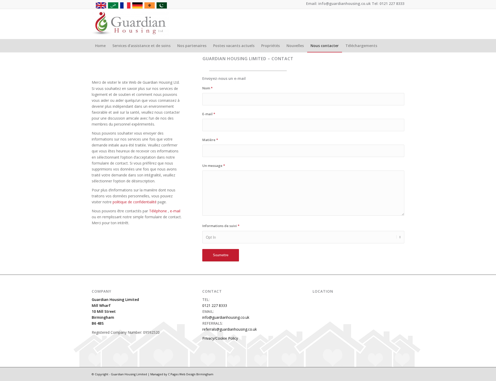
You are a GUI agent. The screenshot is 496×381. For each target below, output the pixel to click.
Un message (213, 165)
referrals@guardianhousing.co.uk (229, 329)
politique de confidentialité (134, 201)
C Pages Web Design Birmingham (190, 374)
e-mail (174, 210)
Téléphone (157, 210)
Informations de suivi (220, 225)
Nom (207, 88)
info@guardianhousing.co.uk (225, 317)
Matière (210, 139)
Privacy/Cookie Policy (220, 338)
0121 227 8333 (214, 305)
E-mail (208, 114)
